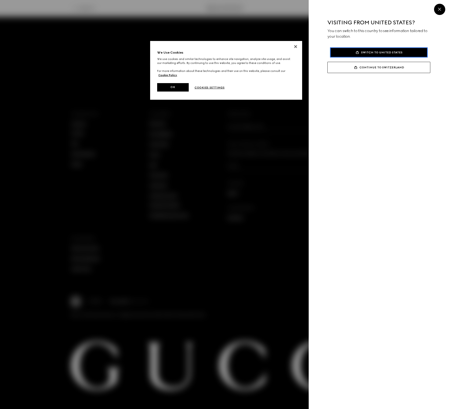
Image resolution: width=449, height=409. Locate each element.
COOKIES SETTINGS (209, 87)
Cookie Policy (167, 75)
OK (172, 87)
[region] (226, 70)
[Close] (439, 9)
